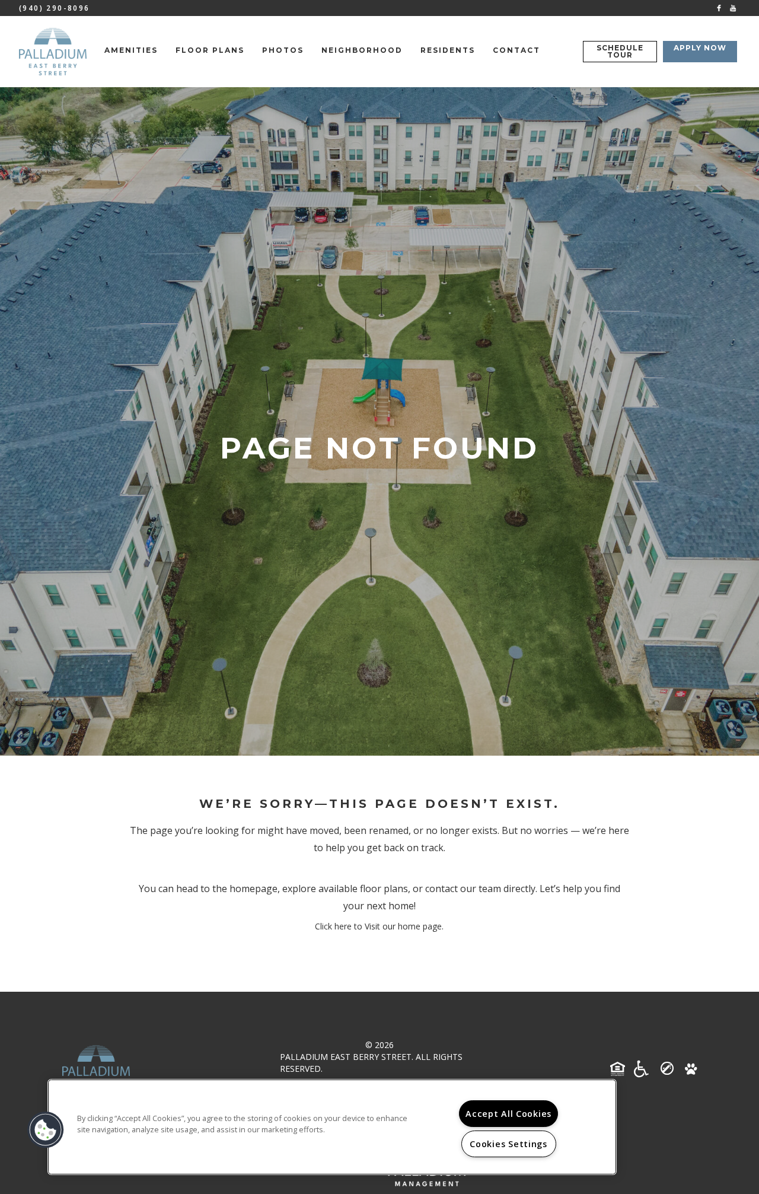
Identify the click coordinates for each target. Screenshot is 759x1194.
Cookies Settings (508, 1144)
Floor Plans (210, 50)
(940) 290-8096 (54, 8)
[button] (719, 7)
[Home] (53, 51)
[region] (332, 1127)
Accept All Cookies (508, 1113)
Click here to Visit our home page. (379, 926)
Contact (516, 50)
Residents (447, 50)
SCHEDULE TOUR (620, 51)
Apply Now (700, 47)
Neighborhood (362, 50)
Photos (283, 50)
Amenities (131, 50)
